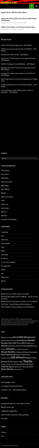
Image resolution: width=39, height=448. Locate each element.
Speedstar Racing (20, 354)
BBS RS (3, 193)
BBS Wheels (5, 185)
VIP (2, 273)
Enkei (3, 200)
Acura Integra (9, 337)
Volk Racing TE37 (6, 182)
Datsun (8, 340)
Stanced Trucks (7, 362)
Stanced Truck (30, 358)
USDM (3, 270)
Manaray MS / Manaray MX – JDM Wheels (14, 54)
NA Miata (3, 349)
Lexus (32, 343)
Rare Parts (4, 258)
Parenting (4, 418)
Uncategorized (5, 266)
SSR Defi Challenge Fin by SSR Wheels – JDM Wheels (18, 64)
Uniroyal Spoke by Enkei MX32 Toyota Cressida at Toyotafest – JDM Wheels (17, 91)
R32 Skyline (26, 352)
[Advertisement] (19, 118)
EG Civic (13, 340)
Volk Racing (6, 366)
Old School (4, 255)
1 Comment (20, 29)
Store (2, 436)
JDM (2, 247)
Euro (2, 236)
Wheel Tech (5, 277)
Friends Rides (5, 243)
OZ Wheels (18, 352)
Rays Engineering (8, 354)
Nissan (10, 348)
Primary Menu (36, 6)
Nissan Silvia (25, 349)
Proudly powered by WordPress (9, 445)
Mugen (36, 346)
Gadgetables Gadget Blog (9, 411)
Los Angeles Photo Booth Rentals (11, 386)
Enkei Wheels (21, 340)
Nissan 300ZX (17, 349)
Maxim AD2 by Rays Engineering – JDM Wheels (16, 45)
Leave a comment (22, 22)
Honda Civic (6, 343)
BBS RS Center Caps (7, 407)
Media (3, 251)
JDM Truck (4, 204)
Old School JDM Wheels (9, 219)
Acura (3, 337)
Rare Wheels (5, 208)
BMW (33, 337)
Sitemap (3, 432)
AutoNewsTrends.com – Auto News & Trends (15, 403)
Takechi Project (18, 362)
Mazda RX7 (19, 346)
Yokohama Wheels (18, 369)
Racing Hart (5, 174)
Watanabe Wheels (27, 367)
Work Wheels (5, 189)
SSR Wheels (5, 178)
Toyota (27, 361)
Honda (31, 340)
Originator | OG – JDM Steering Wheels (13, 390)
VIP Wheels (30, 364)
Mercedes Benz (28, 346)
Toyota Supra (21, 364)
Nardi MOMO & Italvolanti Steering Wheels (15, 415)
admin (14, 22)
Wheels (3, 281)
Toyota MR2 (13, 364)
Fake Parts (4, 239)
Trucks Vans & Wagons (8, 262)
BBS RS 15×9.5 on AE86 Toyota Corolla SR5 (15, 294)
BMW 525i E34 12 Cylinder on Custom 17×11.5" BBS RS (19, 301)
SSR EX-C (4, 212)
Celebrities (4, 232)
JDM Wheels (5, 170)
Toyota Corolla (5, 364)
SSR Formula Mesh (7, 197)
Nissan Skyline (8, 351)
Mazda (4, 345)
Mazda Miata (11, 346)
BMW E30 (3, 340)
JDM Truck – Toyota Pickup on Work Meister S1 (16, 304)
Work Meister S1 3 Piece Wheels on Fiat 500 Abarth (17, 307)
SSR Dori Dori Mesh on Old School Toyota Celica (18, 27)
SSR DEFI (4, 215)
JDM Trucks (25, 343)
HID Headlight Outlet (8, 382)
